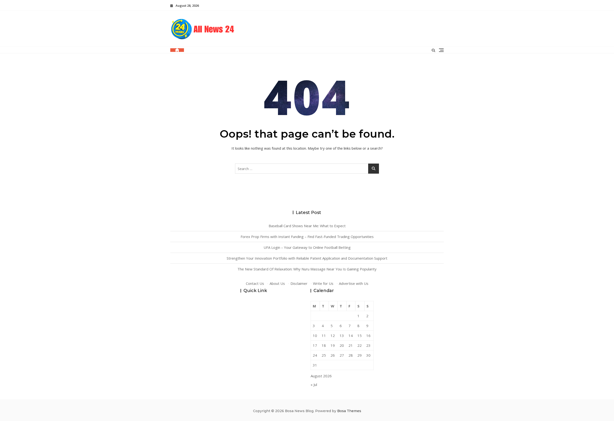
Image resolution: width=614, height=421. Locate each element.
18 (324, 345)
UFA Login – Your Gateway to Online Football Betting (307, 247)
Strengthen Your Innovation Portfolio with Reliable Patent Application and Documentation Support (307, 258)
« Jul (314, 384)
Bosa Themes (349, 411)
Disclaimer (298, 283)
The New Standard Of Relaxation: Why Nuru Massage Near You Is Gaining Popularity (307, 269)
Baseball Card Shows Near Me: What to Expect (307, 225)
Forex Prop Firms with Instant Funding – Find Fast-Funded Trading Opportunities (307, 236)
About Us (277, 283)
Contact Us (255, 283)
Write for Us (323, 283)
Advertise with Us (353, 283)
